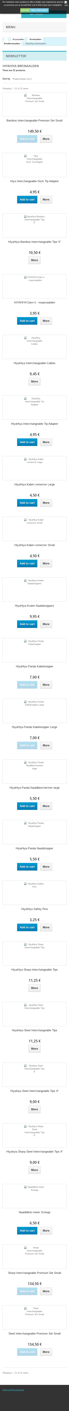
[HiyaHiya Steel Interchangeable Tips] (34, 1014)
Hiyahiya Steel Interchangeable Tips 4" (34, 1091)
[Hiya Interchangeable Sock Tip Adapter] (34, 164)
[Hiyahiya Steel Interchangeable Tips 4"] (34, 1074)
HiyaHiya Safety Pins (34, 909)
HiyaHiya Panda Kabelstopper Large (34, 727)
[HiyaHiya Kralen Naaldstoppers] (34, 589)
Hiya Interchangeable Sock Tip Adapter (34, 181)
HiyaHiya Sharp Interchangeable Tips (34, 969)
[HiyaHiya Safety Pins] (34, 892)
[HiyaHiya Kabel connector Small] (34, 528)
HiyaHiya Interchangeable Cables (34, 363)
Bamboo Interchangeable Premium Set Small (34, 120)
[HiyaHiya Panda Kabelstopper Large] (34, 710)
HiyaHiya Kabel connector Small (34, 545)
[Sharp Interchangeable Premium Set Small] (34, 1256)
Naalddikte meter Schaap (34, 1212)
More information (39, 10)
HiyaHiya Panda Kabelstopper (34, 666)
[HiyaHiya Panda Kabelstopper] (34, 650)
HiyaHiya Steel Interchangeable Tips (34, 1030)
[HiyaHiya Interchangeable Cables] (34, 346)
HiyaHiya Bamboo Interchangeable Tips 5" (34, 241)
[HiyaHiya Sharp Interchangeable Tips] (34, 953)
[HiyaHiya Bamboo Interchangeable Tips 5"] (34, 225)
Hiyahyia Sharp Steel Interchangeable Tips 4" (34, 1151)
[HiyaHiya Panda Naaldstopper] (34, 832)
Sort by (6, 78)
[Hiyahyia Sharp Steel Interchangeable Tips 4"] (34, 1135)
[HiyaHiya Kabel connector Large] (34, 468)
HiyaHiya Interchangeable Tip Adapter (34, 423)
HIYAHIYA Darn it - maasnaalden (34, 302)
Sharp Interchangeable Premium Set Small (34, 1273)
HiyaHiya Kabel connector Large (34, 484)
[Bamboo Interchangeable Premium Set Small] (34, 104)
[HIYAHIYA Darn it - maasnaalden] (34, 286)
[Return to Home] (6, 39)
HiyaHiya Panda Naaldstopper (34, 848)
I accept (25, 10)
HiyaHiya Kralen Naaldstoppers (34, 605)
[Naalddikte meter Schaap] (34, 1196)
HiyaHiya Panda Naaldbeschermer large (35, 787)
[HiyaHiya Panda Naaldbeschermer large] (34, 771)
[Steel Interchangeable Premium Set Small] (34, 1317)
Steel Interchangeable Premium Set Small (35, 1333)
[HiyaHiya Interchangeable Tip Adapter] (34, 407)
